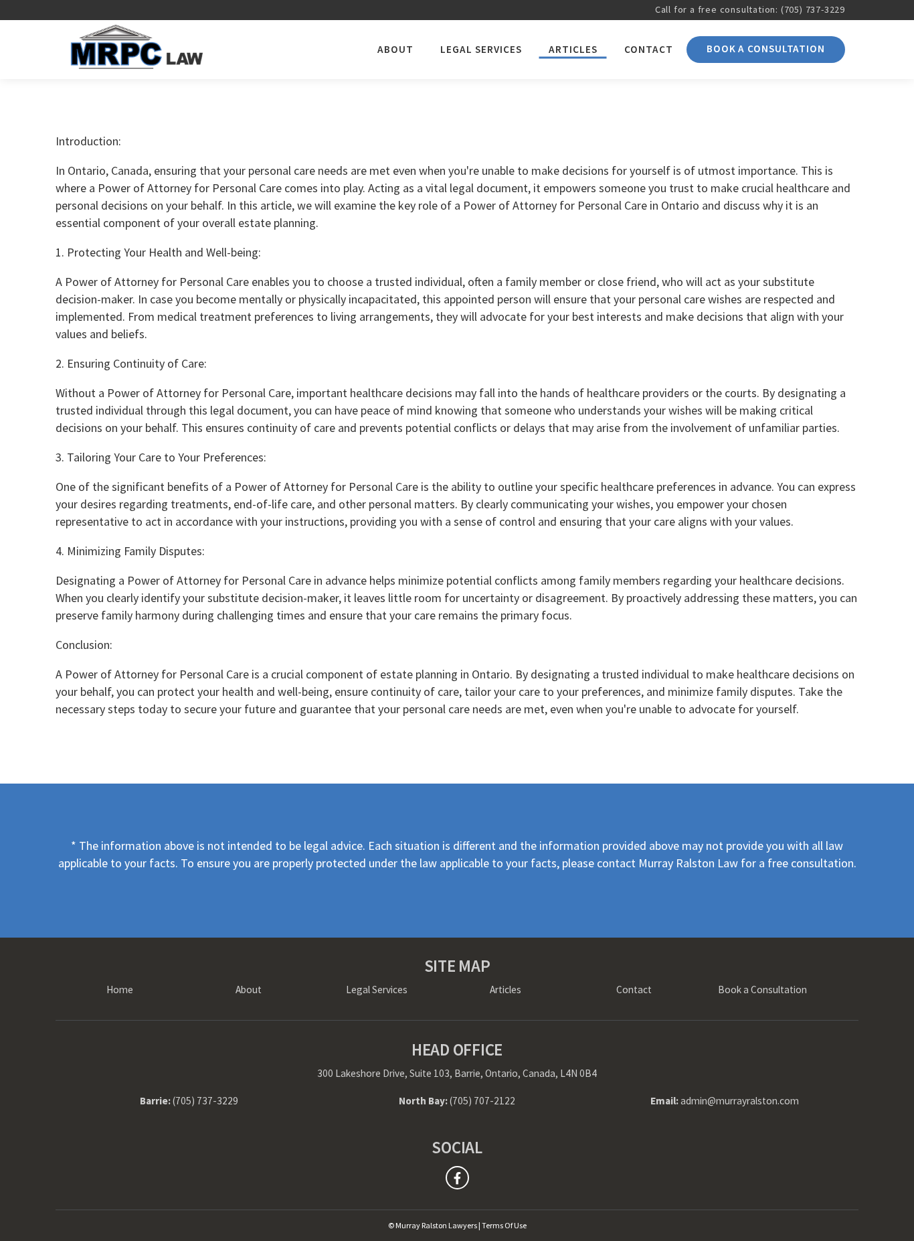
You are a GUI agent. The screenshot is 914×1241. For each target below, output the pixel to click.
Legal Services (481, 49)
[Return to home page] (136, 49)
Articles (573, 49)
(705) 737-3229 (205, 1100)
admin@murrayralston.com (739, 1100)
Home (119, 989)
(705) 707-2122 (482, 1100)
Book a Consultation (766, 48)
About (395, 49)
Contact (648, 49)
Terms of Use (504, 1225)
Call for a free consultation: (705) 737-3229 (750, 9)
